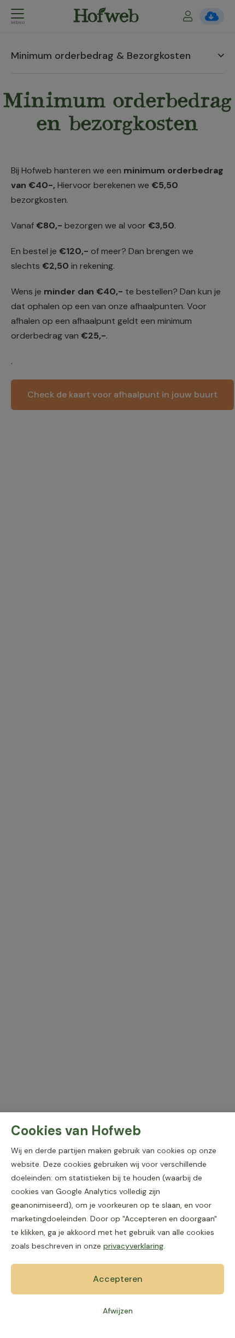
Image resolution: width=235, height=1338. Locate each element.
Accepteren (118, 1279)
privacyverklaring (133, 1246)
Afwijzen (118, 1311)
